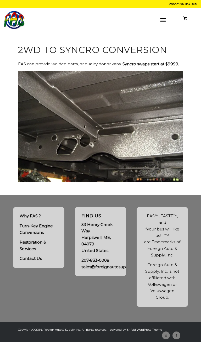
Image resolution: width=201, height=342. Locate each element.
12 (123, 176)
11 (119, 176)
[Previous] (30, 126)
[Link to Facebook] (176, 335)
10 (115, 176)
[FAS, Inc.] (14, 20)
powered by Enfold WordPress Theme (136, 330)
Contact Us (31, 258)
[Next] (171, 126)
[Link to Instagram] (166, 335)
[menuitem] (164, 20)
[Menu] (163, 20)
